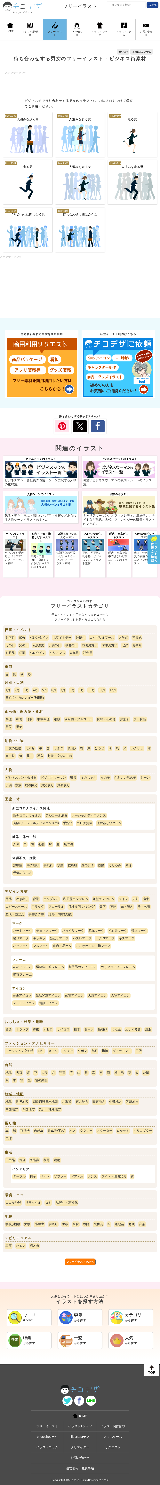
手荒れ (48, 865)
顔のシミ (87, 865)
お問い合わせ (146, 33)
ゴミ (48, 1202)
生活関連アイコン (48, 995)
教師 (86, 1224)
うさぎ (58, 748)
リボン (82, 1051)
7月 (62, 690)
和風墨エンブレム (75, 899)
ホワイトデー (62, 637)
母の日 (10, 645)
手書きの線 (36, 914)
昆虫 (30, 756)
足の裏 (68, 844)
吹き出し (22, 899)
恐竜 (40, 756)
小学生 (39, 1224)
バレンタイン (39, 637)
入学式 (123, 637)
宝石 (94, 1051)
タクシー (86, 1130)
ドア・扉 (77, 1176)
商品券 (34, 1160)
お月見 (10, 652)
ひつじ (99, 748)
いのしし (137, 748)
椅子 (33, 1176)
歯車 (146, 899)
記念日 (87, 652)
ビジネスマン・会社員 (21, 777)
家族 (18, 785)
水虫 (60, 865)
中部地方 (115, 1101)
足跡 (8, 899)
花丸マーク (96, 930)
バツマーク (21, 946)
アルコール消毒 (56, 815)
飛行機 (25, 1130)
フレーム (19, 959)
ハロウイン (37, 652)
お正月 (10, 637)
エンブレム (51, 899)
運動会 (119, 1224)
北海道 (66, 1101)
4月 (35, 690)
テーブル (19, 1176)
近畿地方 (132, 1101)
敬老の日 (71, 645)
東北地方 (82, 1101)
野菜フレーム (22, 974)
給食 (76, 1224)
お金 (22, 1160)
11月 (102, 690)
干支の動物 (13, 748)
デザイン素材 (16, 891)
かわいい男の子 (125, 777)
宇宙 (62, 1072)
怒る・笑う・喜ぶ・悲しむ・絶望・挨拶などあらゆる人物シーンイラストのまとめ (40, 517)
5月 (44, 690)
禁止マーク (139, 930)
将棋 (36, 1029)
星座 (8, 1245)
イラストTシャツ (99, 33)
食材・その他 (106, 719)
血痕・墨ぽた (14, 914)
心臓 (41, 844)
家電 (46, 1160)
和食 (19, 719)
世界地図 (22, 1101)
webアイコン (22, 995)
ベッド (45, 1176)
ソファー (60, 1176)
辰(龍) (72, 748)
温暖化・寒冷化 (67, 1202)
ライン (123, 899)
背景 (36, 899)
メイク (53, 1051)
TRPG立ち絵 (77, 33)
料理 (8, 719)
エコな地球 (13, 1202)
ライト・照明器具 (113, 1176)
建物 (57, 1160)
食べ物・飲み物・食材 (24, 712)
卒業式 (137, 637)
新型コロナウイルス (27, 815)
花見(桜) (38, 645)
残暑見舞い (90, 645)
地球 (8, 1072)
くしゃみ (115, 865)
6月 (53, 690)
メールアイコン (24, 1003)
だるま (20, 1245)
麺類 (57, 719)
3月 (26, 690)
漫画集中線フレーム (50, 967)
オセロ (48, 1029)
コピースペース (16, 906)
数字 (103, 906)
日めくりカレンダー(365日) (24, 697)
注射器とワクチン (109, 823)
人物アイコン (120, 995)
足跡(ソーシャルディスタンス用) (36, 823)
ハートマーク (22, 930)
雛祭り (80, 637)
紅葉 (22, 652)
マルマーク (41, 946)
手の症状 (33, 865)
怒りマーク (21, 938)
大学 (27, 1224)
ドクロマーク (105, 938)
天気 (19, 1072)
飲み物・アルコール (78, 719)
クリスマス (57, 652)
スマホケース (112, 1436)
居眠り (53, 1224)
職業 (73, 777)
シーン (145, 777)
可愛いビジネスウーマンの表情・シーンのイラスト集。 (119, 482)
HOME (10, 31)
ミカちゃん (88, 777)
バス (72, 1130)
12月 (112, 690)
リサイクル (33, 1202)
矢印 (135, 899)
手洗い (67, 823)
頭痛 (128, 865)
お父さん (47, 785)
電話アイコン (48, 1003)
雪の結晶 (41, 1080)
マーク (17, 923)
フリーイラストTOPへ (80, 1261)
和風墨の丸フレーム (82, 967)
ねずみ (30, 748)
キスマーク (126, 938)
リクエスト (113, 1447)
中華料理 (43, 719)
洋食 (30, 719)
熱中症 (17, 865)
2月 (17, 690)
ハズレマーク (82, 938)
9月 (81, 690)
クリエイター (80, 1447)
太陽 (44, 1072)
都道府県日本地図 (45, 1101)
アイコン (19, 988)
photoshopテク (47, 1436)
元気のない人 (22, 872)
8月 (72, 690)
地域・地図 (14, 1094)
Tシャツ (67, 1051)
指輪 (105, 1051)
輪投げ (102, 1029)
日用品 (10, 1160)
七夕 (125, 645)
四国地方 (28, 1109)
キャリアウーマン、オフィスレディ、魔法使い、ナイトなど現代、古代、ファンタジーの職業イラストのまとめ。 (119, 519)
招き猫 (34, 1245)
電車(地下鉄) (56, 1130)
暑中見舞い (109, 645)
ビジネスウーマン (53, 777)
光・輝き (127, 906)
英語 (113, 906)
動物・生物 (14, 741)
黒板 (65, 1224)
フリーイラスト (80, 6)
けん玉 (116, 1029)
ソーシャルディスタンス (89, 815)
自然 (8, 1065)
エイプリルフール (101, 637)
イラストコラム (124, 33)
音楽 (8, 1029)
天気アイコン (97, 995)
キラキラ (39, 938)
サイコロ (63, 1029)
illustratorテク (79, 1436)
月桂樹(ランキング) (81, 906)
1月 (7, 690)
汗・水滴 (143, 906)
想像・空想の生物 (60, 756)
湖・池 (119, 1072)
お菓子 (124, 719)
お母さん (63, 785)
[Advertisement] (76, 83)
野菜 (8, 726)
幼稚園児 (31, 785)
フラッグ (38, 906)
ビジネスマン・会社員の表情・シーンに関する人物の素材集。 (40, 482)
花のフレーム (22, 967)
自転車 (38, 1130)
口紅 (41, 1051)
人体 (16, 844)
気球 (8, 1138)
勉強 (131, 1224)
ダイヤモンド (121, 1051)
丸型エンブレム (103, 899)
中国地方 (11, 1109)
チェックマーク (47, 930)
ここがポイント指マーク (93, 946)
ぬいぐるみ (133, 1029)
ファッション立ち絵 (19, 1051)
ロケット (123, 1130)
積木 (77, 1029)
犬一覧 (10, 756)
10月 (91, 690)
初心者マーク (117, 930)
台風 (146, 1072)
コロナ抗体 (84, 823)
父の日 (23, 645)
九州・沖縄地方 (50, 1109)
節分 (22, 637)
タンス (92, 1176)
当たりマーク (59, 938)
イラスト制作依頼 (30, 33)
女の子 (105, 777)
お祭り (137, 645)
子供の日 (54, 645)
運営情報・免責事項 (80, 1468)
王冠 (138, 1051)
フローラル (56, 906)
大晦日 (74, 652)
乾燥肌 (72, 865)
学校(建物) (12, 1224)
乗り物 (10, 1123)
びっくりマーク (73, 930)
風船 (148, 1029)
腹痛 (101, 865)
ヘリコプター (142, 1130)
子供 (8, 785)
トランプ (22, 1029)
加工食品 (139, 719)
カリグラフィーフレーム (118, 967)
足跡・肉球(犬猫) (60, 914)
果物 (19, 726)
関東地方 (98, 1101)
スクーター (104, 1130)
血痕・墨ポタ (62, 946)
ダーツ (89, 1029)
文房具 (98, 1224)
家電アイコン (74, 995)
